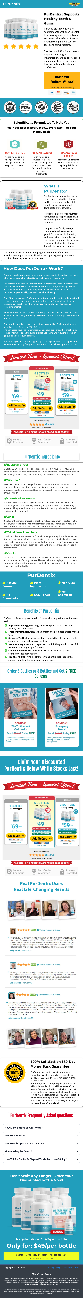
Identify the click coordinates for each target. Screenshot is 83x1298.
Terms (76, 1268)
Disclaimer (67, 1268)
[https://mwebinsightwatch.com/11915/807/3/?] (74, 4)
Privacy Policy (53, 1268)
